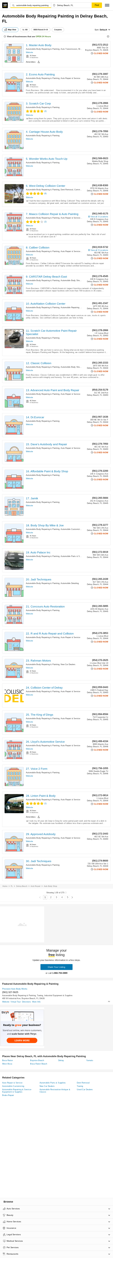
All (26, 30)
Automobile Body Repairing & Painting (42, 49)
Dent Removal (67, 190)
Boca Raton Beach (38, 1064)
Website (29, 52)
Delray (61, 1060)
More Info (36, 1002)
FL (12, 886)
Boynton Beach (37, 1060)
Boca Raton (7, 1060)
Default (103, 30)
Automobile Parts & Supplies (73, 556)
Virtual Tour (16, 1002)
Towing (40, 995)
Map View (12, 30)
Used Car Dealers (85, 1089)
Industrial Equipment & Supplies (58, 995)
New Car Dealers (68, 664)
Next (72, 897)
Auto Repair (35, 886)
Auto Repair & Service (70, 78)
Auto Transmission (69, 49)
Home (5, 886)
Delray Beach (21, 886)
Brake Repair (8, 1095)
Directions (26, 1002)
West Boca (7, 1064)
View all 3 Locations (99, 217)
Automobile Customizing (71, 529)
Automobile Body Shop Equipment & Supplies (81, 280)
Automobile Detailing (70, 583)
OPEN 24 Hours (43, 36)
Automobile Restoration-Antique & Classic (55, 1090)
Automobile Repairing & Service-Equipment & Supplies (17, 1090)
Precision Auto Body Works (14, 989)
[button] (107, 5)
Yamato (89, 1060)
